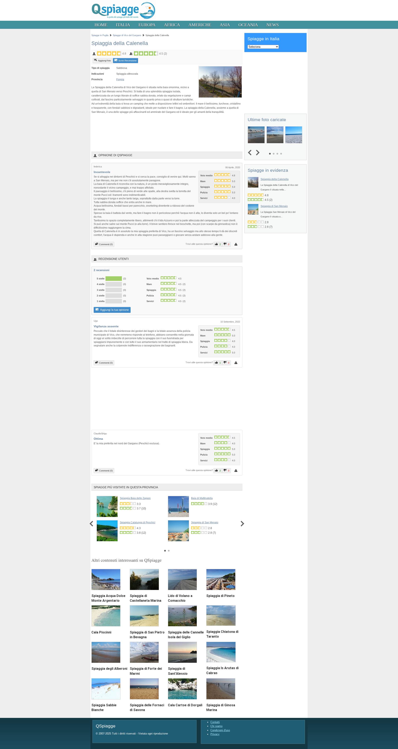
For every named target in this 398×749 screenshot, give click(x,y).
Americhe (199, 24)
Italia (123, 24)
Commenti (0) (106, 244)
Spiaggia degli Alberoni (109, 669)
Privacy (215, 734)
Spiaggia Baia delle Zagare (135, 498)
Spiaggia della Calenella (275, 179)
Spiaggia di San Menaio (204, 522)
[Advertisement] (166, 132)
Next (241, 523)
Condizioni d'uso (220, 730)
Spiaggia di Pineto (220, 596)
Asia (225, 24)
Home (101, 24)
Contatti (215, 722)
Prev (92, 523)
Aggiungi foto (104, 60)
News (272, 24)
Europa (146, 24)
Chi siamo (216, 726)
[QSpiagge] (123, 19)
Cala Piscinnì (101, 632)
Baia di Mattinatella (202, 498)
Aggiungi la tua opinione (114, 309)
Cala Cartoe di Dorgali (185, 705)
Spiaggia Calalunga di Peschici (137, 522)
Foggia (120, 79)
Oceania (248, 24)
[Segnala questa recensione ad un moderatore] (236, 244)
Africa (172, 24)
